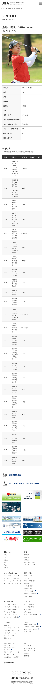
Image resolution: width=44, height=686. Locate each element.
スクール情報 (27, 609)
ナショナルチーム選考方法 (11, 578)
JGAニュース (8, 625)
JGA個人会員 (27, 631)
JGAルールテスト (29, 596)
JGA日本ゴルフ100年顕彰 (11, 657)
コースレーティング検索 (11, 617)
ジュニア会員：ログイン (30, 629)
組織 (5, 554)
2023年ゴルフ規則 (29, 591)
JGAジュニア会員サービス (31, 614)
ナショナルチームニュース (11, 628)
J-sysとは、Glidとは (10, 612)
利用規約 (26, 653)
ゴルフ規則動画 (28, 586)
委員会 (6, 560)
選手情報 (10, 8)
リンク (26, 643)
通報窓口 (26, 656)
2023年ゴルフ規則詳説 (30, 593)
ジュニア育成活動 (29, 607)
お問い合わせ (27, 612)
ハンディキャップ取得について (12, 609)
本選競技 (26, 554)
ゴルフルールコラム (29, 575)
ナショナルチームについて (11, 575)
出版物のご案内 (28, 588)
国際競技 (26, 560)
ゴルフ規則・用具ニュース (11, 630)
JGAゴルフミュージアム (11, 654)
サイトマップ (27, 645)
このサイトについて (29, 651)
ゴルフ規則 (27, 578)
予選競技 (26, 557)
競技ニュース (8, 638)
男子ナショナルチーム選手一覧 (12, 581)
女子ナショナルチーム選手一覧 (12, 583)
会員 (5, 562)
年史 (5, 565)
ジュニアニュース (9, 635)
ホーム (3, 8)
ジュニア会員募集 (29, 604)
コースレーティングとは (11, 614)
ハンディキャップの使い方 (11, 607)
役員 (5, 557)
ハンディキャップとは (10, 604)
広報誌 (6, 567)
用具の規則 (27, 583)
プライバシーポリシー (30, 648)
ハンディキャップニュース (11, 633)
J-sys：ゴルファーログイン (31, 626)
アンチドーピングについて (11, 652)
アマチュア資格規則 (29, 581)
